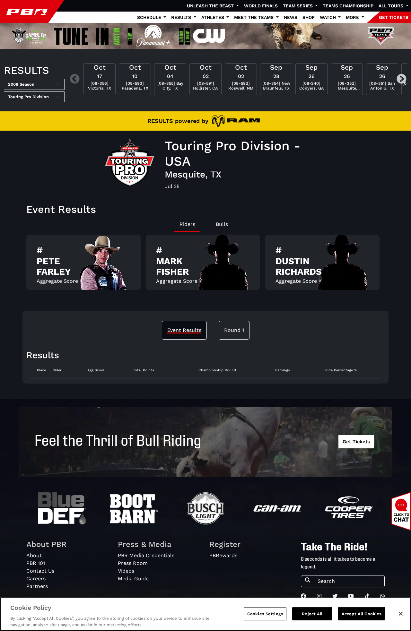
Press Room (133, 563)
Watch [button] (328, 17)
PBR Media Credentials (146, 555)
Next (401, 79)
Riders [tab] (187, 224)
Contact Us (40, 571)
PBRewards (223, 555)
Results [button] (181, 17)
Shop (308, 17)
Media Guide (133, 578)
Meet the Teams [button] (254, 17)
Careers (36, 578)
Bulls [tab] (222, 224)
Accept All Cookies (361, 613)
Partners (37, 586)
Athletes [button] (213, 17)
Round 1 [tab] (234, 330)
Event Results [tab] (184, 330)
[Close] (401, 614)
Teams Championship (348, 5)
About (34, 555)
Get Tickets (356, 442)
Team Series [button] (298, 5)
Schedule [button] (149, 17)
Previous (74, 79)
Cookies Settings (265, 613)
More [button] (353, 17)
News (290, 17)
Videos (126, 571)
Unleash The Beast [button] (211, 5)
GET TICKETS (393, 17)
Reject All (312, 613)
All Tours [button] (392, 5)
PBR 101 (35, 563)
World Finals (261, 5)
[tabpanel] (205, 265)
